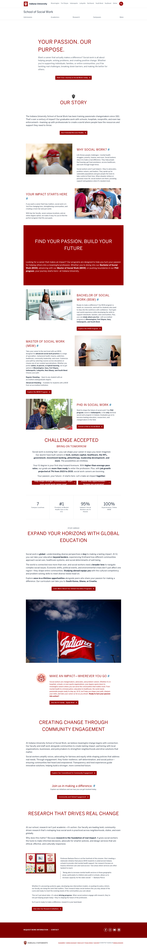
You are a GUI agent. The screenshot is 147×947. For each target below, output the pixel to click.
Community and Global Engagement (72, 797)
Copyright (96, 943)
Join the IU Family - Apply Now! (63, 703)
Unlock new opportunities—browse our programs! (94, 483)
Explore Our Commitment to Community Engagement (72, 773)
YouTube (114, 930)
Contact (55, 930)
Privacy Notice (89, 943)
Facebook (106, 930)
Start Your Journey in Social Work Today (72, 78)
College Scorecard (71, 943)
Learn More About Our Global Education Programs (72, 589)
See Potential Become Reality (72, 133)
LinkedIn (119, 930)
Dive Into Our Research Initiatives (46, 909)
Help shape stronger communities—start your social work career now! (53, 483)
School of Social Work (38, 12)
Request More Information (36, 930)
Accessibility (61, 943)
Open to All (80, 943)
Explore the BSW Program (88, 329)
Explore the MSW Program (37, 392)
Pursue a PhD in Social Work (89, 427)
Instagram (110, 930)
